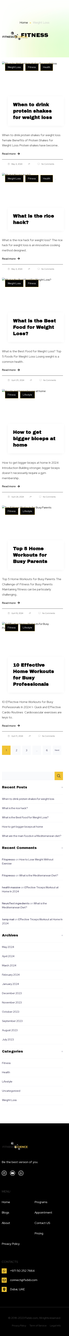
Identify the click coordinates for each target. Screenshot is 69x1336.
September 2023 (12, 1021)
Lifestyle (7, 1081)
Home (24, 22)
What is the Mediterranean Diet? (38, 875)
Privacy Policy (11, 1244)
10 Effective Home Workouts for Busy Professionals (33, 674)
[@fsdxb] (12, 1173)
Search (59, 776)
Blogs (5, 1212)
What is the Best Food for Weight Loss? (34, 327)
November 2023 (12, 1002)
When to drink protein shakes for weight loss (32, 111)
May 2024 (8, 947)
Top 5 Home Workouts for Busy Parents (30, 555)
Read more (9, 153)
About (6, 1223)
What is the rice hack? (33, 219)
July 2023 (8, 1039)
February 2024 (11, 974)
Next (57, 750)
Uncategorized (11, 1091)
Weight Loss (9, 1100)
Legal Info (55, 1325)
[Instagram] (4, 1173)
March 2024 (9, 965)
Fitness (6, 1063)
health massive (11, 887)
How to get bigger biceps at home (34, 439)
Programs (40, 1202)
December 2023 (12, 993)
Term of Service (38, 1325)
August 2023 (10, 1030)
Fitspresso (8, 859)
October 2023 (10, 1011)
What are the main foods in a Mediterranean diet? (31, 836)
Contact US (42, 1223)
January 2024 (10, 984)
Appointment (43, 1212)
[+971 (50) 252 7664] (20, 1173)
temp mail (8, 919)
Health (6, 1072)
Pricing (38, 1233)
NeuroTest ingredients (15, 903)
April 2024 (8, 956)
